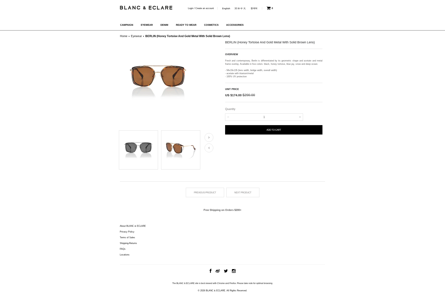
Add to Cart (273, 129)
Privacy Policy (127, 231)
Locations (125, 254)
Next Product (242, 192)
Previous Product (205, 192)
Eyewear (136, 36)
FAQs (123, 249)
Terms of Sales (127, 237)
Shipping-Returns (128, 243)
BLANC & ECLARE (215, 290)
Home (123, 36)
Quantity (230, 109)
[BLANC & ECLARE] (145, 6)
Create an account (204, 8)
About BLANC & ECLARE (133, 226)
